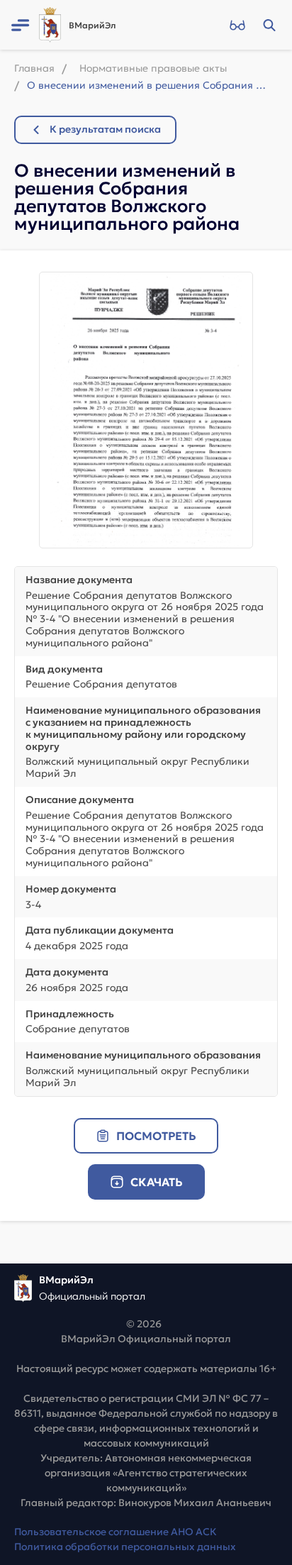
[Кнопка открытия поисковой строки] (269, 25)
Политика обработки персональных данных (125, 1546)
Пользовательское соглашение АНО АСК (115, 1531)
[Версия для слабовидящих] (237, 25)
